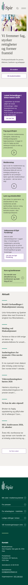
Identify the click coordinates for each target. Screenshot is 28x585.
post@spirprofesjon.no (9, 572)
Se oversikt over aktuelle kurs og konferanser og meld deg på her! (12, 278)
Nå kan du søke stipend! (13, 403)
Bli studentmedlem (14, 76)
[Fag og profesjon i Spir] (14, 152)
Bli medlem (14, 69)
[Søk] (17, 6)
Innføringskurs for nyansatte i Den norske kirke (12, 355)
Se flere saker (14, 451)
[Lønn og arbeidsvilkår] (14, 217)
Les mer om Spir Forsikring (11, 256)
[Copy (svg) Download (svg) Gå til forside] (14, 486)
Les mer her (10, 118)
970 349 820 (18, 577)
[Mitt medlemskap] (14, 186)
